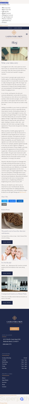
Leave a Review (18, 28)
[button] (4, 3)
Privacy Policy (3, 403)
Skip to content (4, 1)
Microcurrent (23, 192)
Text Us (10, 28)
